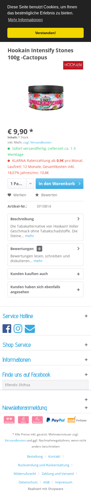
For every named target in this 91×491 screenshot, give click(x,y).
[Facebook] (7, 328)
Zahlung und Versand (58, 473)
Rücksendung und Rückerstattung (43, 465)
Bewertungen (22, 248)
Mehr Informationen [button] (25, 20)
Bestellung (35, 456)
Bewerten (48, 194)
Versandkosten (15, 440)
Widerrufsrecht (25, 473)
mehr (29, 235)
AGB (46, 482)
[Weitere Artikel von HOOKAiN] (73, 65)
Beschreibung (22, 218)
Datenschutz (28, 482)
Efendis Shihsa (17, 384)
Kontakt (54, 456)
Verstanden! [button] (45, 33)
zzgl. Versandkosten (37, 142)
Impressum (63, 482)
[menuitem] (37, 456)
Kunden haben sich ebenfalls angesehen (35, 289)
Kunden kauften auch (29, 273)
